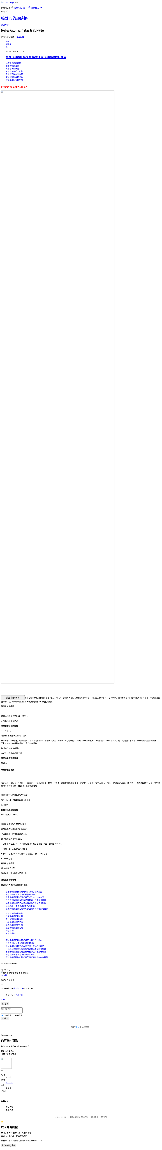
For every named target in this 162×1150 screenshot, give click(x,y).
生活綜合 (20, 37)
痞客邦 (16, 988)
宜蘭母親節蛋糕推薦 (14, 77)
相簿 (7, 41)
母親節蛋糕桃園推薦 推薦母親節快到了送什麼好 (26, 900)
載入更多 (5, 1004)
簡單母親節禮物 (12, 66)
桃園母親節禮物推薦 (14, 928)
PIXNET (63, 1117)
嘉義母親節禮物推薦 (14, 925)
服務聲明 (103, 1117)
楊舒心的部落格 (14, 18)
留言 (21, 988)
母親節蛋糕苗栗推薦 (14, 71)
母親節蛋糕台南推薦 (14, 74)
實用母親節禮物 (12, 69)
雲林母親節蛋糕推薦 (14, 80)
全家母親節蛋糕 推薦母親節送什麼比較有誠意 (25, 897)
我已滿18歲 (6, 1145)
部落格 (8, 44)
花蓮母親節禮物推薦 (14, 922)
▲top (3, 999)
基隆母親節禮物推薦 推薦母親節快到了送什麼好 (26, 903)
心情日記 (19, 995)
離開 (13, 1145)
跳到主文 (5, 25)
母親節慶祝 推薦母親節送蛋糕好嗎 (20, 906)
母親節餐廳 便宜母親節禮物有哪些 (20, 895)
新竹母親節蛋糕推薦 (14, 919)
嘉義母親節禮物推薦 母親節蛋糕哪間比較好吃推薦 (27, 909)
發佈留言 (5, 1018)
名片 (7, 47)
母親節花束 (10, 931)
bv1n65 (4, 975)
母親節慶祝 (10, 933)
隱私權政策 (94, 1117)
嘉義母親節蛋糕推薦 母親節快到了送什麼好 (24, 892)
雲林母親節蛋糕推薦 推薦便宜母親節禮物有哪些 (36, 57)
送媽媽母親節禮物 (13, 63)
